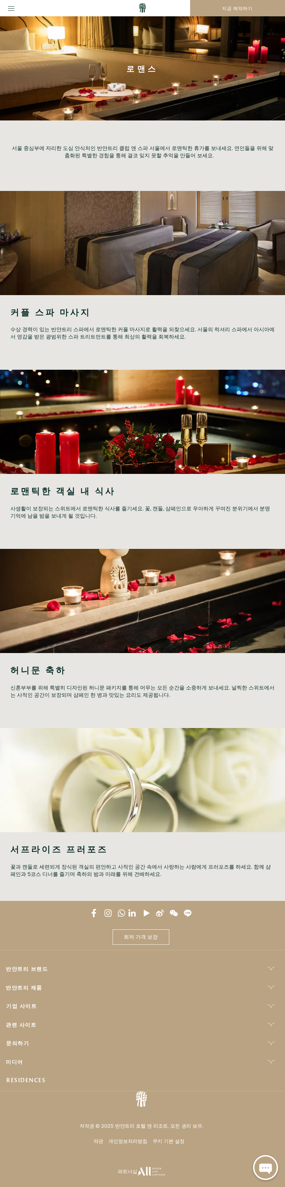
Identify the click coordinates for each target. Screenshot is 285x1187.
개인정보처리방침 (127, 1141)
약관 (98, 1141)
